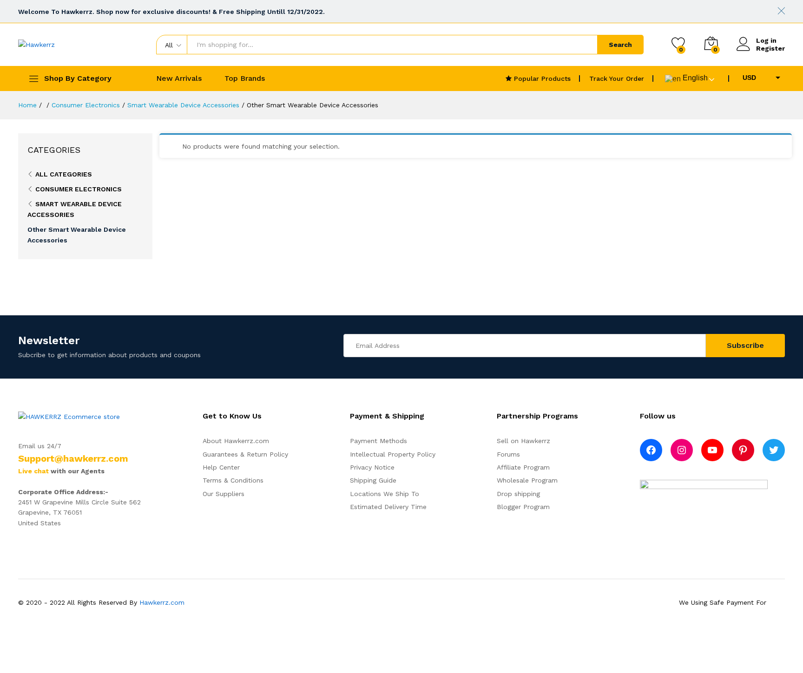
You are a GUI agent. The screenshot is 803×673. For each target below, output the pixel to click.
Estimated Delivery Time (388, 506)
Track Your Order (616, 78)
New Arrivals (179, 78)
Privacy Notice (372, 467)
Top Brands (244, 78)
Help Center (221, 467)
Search (620, 44)
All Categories (63, 174)
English (694, 78)
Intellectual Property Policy (392, 454)
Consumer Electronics (78, 189)
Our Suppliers (223, 493)
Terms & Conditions (233, 480)
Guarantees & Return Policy (245, 454)
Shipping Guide (373, 480)
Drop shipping (518, 493)
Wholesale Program (527, 480)
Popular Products (541, 78)
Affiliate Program (523, 467)
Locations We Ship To (384, 493)
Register (770, 48)
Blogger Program (523, 506)
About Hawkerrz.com (236, 440)
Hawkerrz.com (161, 602)
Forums (508, 454)
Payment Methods (378, 440)
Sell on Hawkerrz (523, 440)
